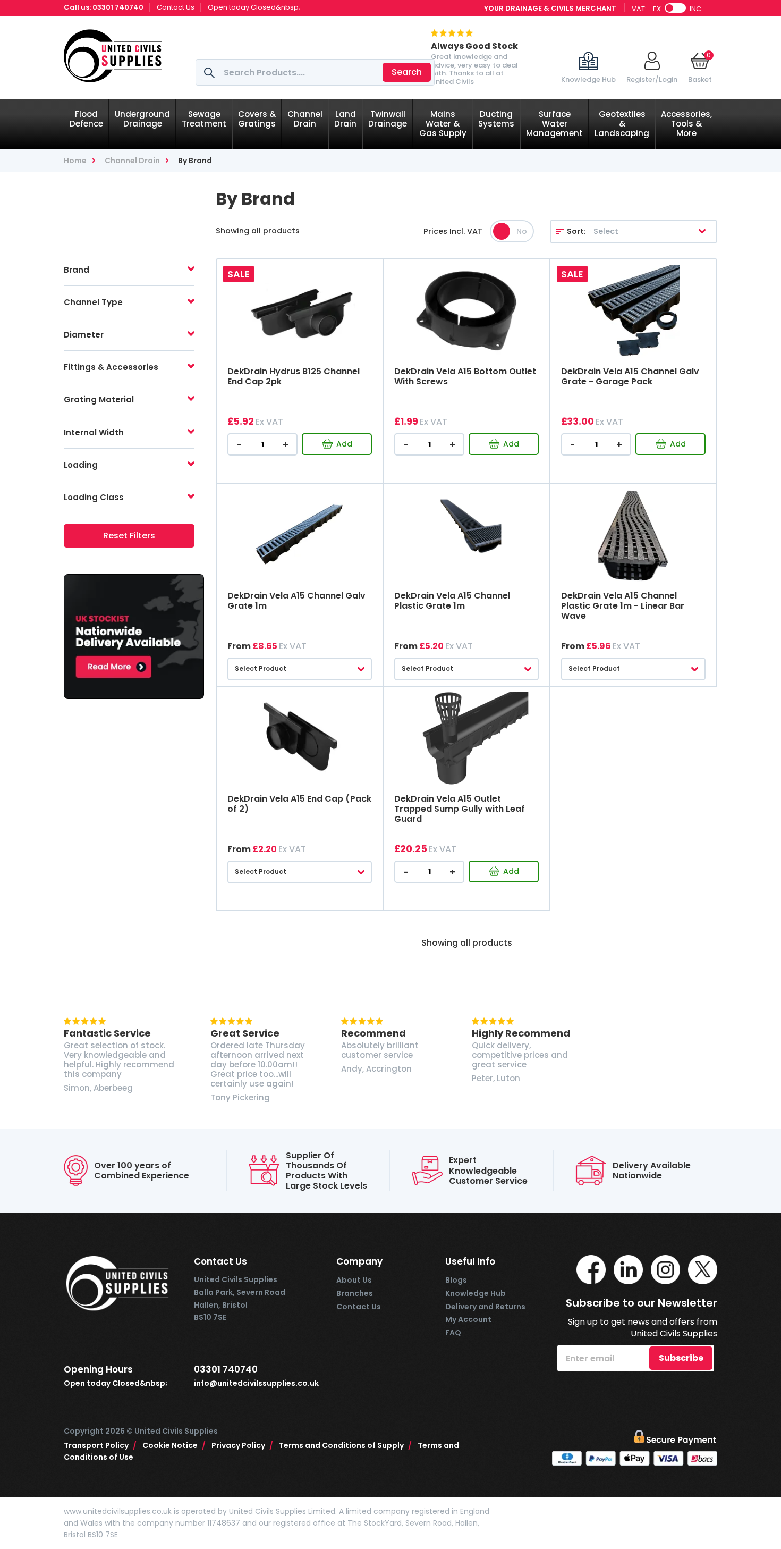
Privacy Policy (242, 1445)
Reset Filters (129, 535)
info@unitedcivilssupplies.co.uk (256, 1383)
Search (407, 72)
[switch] (675, 8)
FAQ (453, 1332)
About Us (354, 1280)
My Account (468, 1319)
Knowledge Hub (475, 1293)
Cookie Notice (174, 1445)
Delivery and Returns (485, 1306)
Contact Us (175, 7)
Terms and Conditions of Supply (345, 1445)
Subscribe (681, 1358)
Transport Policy (100, 1445)
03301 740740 (117, 7)
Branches (354, 1293)
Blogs (456, 1280)
